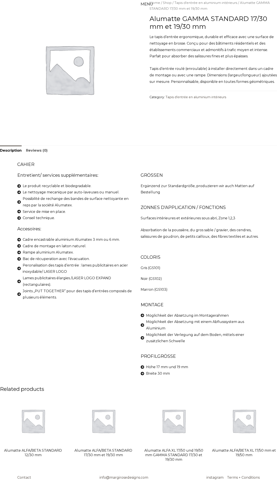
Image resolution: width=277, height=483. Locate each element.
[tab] (11, 151)
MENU (147, 4)
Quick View (33, 442)
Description (11, 150)
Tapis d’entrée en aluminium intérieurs (196, 97)
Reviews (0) (37, 150)
